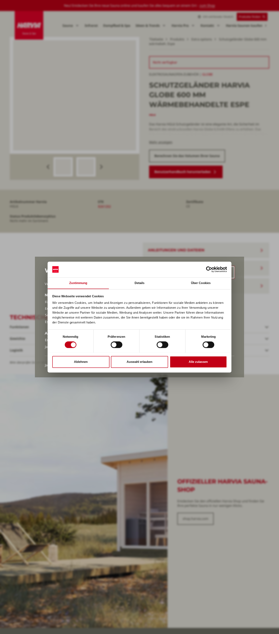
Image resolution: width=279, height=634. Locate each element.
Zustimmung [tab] (78, 283)
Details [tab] (140, 283)
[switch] (116, 344)
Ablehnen (81, 361)
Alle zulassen (198, 361)
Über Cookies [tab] (201, 283)
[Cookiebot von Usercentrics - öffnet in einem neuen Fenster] (209, 269)
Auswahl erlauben (139, 361)
